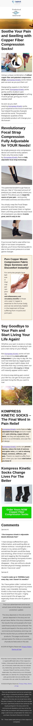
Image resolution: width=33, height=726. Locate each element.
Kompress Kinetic (14, 80)
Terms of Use (16, 649)
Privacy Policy (27, 647)
